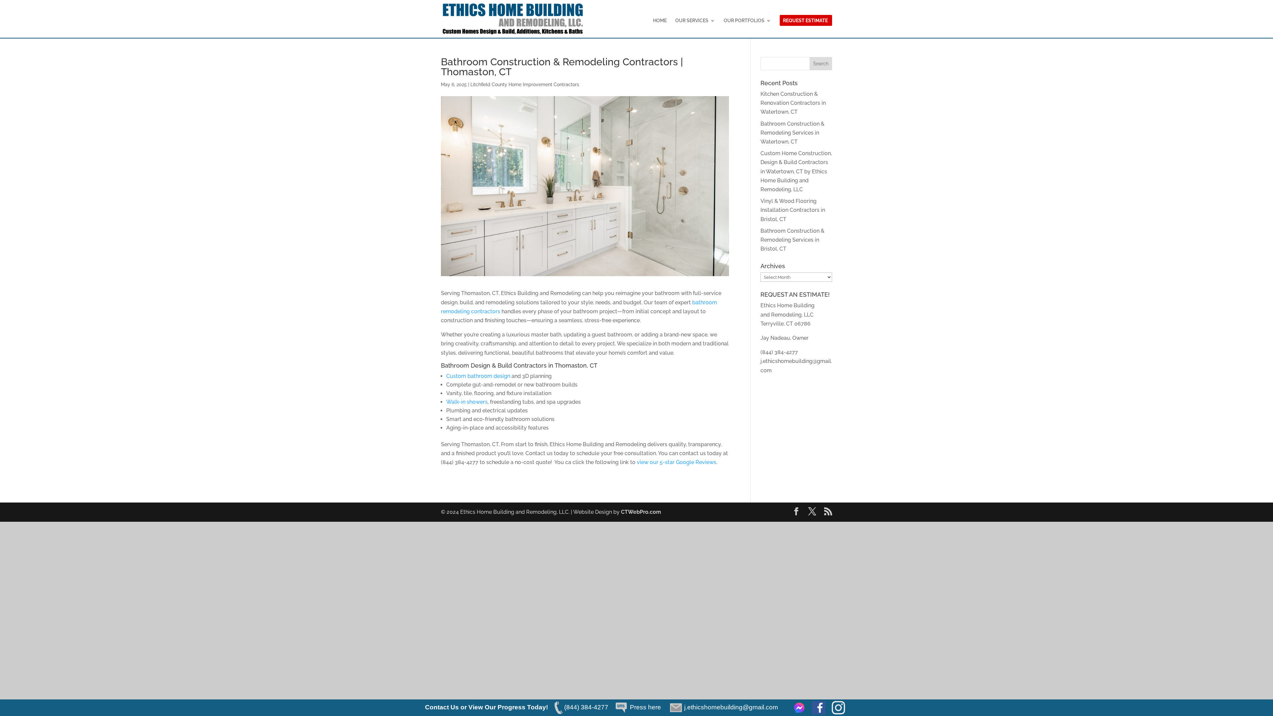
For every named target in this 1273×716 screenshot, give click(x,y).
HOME (660, 20)
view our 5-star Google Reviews (676, 462)
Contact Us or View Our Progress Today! (486, 707)
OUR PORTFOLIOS (744, 20)
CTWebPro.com (641, 512)
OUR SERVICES (691, 20)
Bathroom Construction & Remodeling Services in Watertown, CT (792, 133)
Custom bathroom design (478, 376)
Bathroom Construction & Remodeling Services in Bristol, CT (792, 240)
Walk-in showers (467, 402)
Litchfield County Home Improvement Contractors (524, 84)
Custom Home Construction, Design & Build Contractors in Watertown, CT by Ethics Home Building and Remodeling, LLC (796, 171)
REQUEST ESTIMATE (805, 20)
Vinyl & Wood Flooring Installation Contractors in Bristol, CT (792, 210)
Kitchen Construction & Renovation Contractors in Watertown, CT (793, 103)
